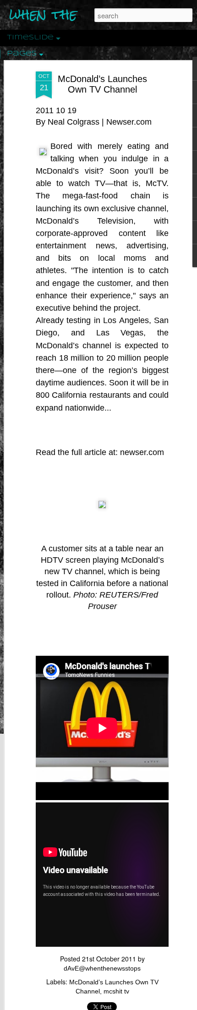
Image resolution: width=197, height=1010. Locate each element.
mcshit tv (116, 991)
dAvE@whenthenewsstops (102, 968)
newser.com (142, 452)
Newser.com (129, 121)
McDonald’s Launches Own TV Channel (102, 84)
